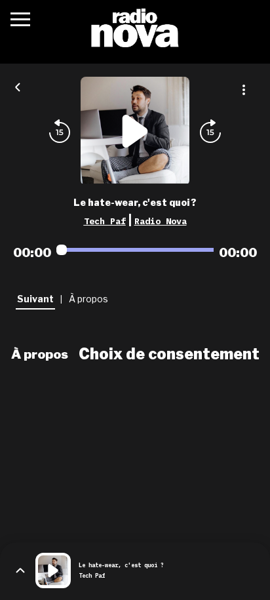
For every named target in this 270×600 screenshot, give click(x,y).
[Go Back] (17, 86)
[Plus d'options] (244, 90)
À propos (39, 354)
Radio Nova (160, 221)
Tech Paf (105, 221)
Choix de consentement (169, 354)
